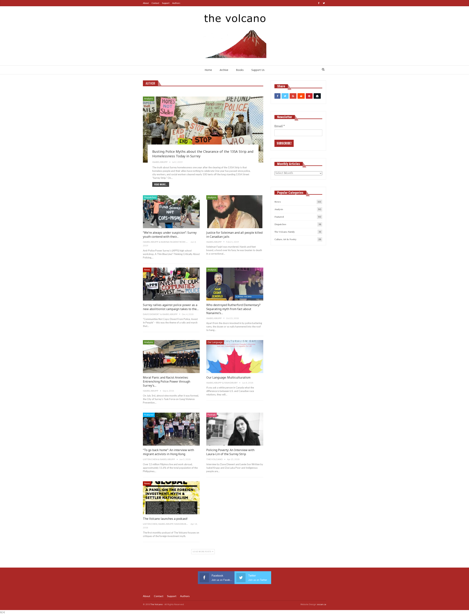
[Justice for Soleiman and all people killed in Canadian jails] (234, 211)
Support (165, 3)
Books (240, 70)
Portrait (211, 414)
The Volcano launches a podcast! (165, 519)
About (146, 3)
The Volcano (156, 604)
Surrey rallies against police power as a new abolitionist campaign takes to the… (171, 307)
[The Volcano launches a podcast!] (171, 497)
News (147, 269)
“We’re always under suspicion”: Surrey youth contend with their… (170, 235)
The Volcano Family (284, 232)
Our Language (215, 342)
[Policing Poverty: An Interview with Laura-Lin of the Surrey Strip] (234, 429)
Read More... (160, 184)
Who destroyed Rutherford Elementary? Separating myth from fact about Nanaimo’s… (233, 309)
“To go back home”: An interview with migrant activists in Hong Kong (168, 452)
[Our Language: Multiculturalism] (234, 356)
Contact (155, 3)
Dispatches (150, 197)
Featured (149, 414)
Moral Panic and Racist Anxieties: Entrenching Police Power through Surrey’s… (166, 381)
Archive (224, 70)
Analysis (148, 98)
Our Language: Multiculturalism (228, 377)
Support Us (258, 70)
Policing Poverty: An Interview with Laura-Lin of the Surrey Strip (230, 452)
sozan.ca (321, 604)
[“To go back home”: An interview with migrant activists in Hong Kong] (171, 429)
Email (279, 126)
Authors (176, 3)
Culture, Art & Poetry (285, 239)
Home (208, 70)
